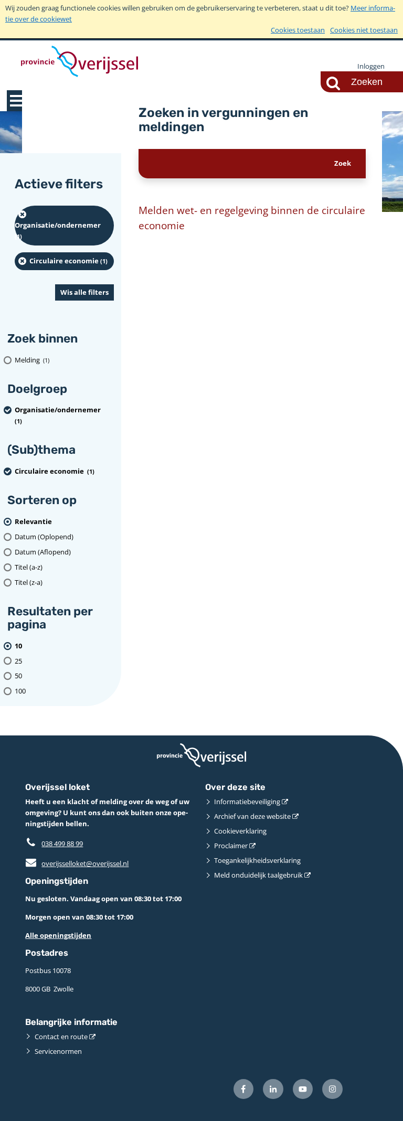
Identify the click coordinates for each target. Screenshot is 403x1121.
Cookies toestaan (298, 30)
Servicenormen (58, 1051)
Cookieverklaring (240, 831)
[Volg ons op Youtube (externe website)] (303, 1089)
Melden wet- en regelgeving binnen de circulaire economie (252, 218)
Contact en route (61, 1036)
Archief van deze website (252, 816)
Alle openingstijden (58, 935)
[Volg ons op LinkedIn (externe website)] (273, 1089)
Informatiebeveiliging (247, 801)
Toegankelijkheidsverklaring (257, 860)
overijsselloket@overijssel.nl (77, 863)
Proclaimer (231, 845)
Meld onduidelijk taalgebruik (258, 875)
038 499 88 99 (62, 843)
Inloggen (371, 66)
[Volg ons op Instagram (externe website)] (332, 1089)
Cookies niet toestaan (364, 30)
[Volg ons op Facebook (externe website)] (244, 1089)
